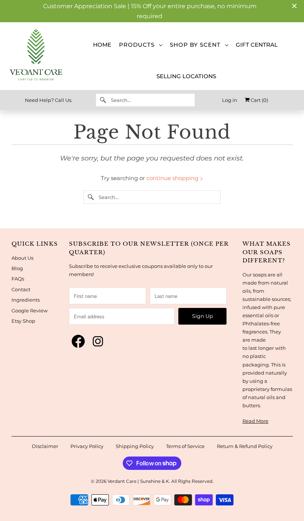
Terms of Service (185, 446)
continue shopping (173, 178)
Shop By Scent (197, 44)
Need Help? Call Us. (48, 100)
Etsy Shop (23, 321)
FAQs (17, 279)
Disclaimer (45, 446)
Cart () (259, 100)
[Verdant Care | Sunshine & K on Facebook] (78, 341)
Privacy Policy (86, 446)
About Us (22, 258)
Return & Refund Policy (244, 446)
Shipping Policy (135, 446)
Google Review (29, 310)
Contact (20, 289)
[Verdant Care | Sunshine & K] (34, 56)
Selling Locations (186, 76)
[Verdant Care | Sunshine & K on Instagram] (97, 341)
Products (138, 44)
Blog (17, 268)
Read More (255, 421)
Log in (229, 100)
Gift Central (257, 45)
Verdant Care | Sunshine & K (138, 481)
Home (102, 45)
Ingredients (25, 300)
